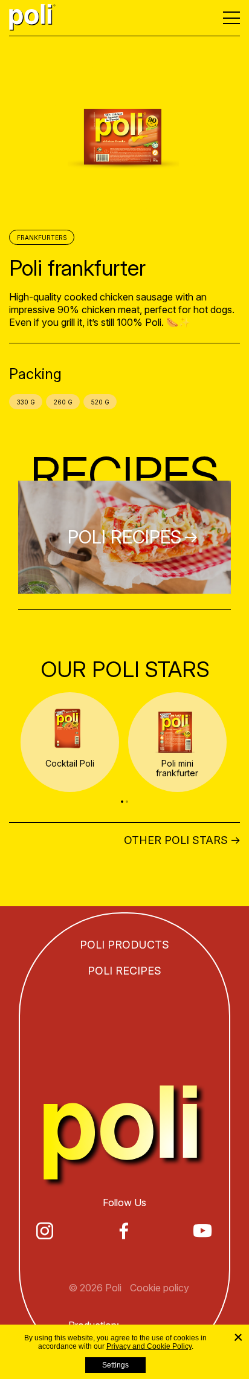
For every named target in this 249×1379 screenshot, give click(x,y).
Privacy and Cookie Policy (149, 1346)
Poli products (124, 944)
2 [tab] (127, 801)
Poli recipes (124, 970)
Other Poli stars (176, 840)
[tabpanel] (70, 742)
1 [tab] (122, 801)
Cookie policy (159, 1288)
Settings (115, 1365)
